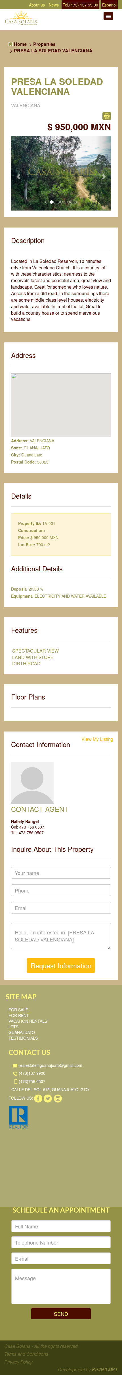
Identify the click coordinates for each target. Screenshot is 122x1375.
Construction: (31, 530)
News (54, 5)
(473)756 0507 (31, 1081)
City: (15, 455)
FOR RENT (19, 1015)
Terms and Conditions (26, 1354)
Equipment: (22, 596)
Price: (23, 537)
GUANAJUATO (22, 1032)
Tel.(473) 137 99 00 (80, 5)
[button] (18, 173)
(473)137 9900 (31, 1073)
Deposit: (19, 589)
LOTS (13, 1026)
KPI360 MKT (105, 1369)
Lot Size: (26, 544)
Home (20, 44)
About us (37, 5)
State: (16, 448)
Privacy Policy (18, 1362)
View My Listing (97, 739)
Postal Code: (23, 462)
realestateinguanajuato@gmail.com (50, 1065)
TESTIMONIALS (23, 1038)
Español (109, 5)
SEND (61, 1313)
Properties (44, 44)
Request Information (61, 965)
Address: (20, 440)
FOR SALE (18, 1010)
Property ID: (29, 523)
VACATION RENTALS (28, 1021)
